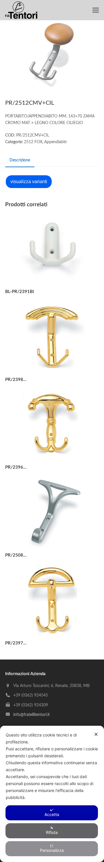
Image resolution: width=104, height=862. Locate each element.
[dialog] (52, 794)
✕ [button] (96, 734)
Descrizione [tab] (20, 160)
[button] (95, 10)
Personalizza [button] (52, 850)
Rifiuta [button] (52, 832)
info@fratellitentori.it (31, 715)
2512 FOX (33, 142)
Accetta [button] (51, 814)
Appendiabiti (55, 142)
